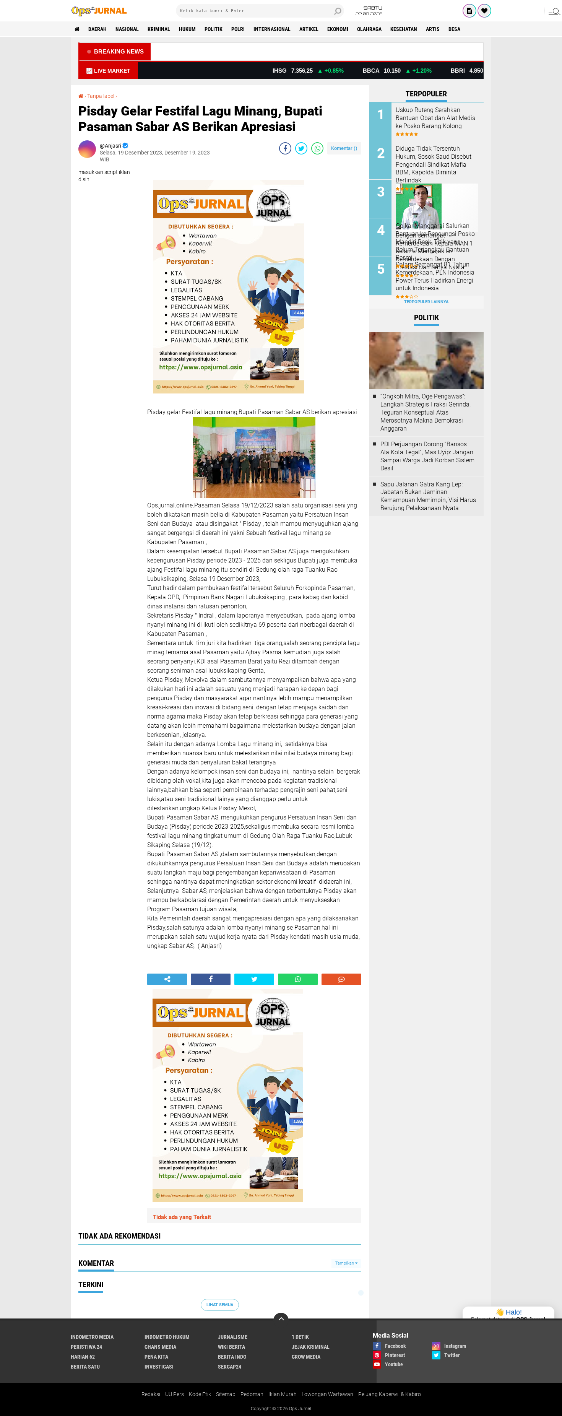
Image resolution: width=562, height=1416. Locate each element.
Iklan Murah (282, 1394)
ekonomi (337, 29)
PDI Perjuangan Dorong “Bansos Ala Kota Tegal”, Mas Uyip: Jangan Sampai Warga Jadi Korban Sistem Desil (427, 456)
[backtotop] (281, 1320)
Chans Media (160, 1347)
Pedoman (251, 1394)
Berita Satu (85, 1367)
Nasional (127, 29)
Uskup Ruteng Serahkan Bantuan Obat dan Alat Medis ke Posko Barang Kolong (435, 118)
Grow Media (306, 1357)
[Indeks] (469, 11)
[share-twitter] (301, 148)
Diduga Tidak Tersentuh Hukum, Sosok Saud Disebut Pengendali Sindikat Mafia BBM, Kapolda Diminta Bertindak (433, 164)
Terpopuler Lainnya (426, 301)
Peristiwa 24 (86, 1347)
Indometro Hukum (167, 1337)
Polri (238, 29)
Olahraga (369, 29)
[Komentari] (341, 979)
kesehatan (403, 29)
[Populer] (484, 11)
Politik (214, 29)
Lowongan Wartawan (327, 1394)
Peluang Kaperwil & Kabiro (389, 1394)
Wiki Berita (231, 1347)
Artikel (308, 29)
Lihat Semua (219, 1304)
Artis (433, 29)
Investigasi (159, 1367)
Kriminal (159, 29)
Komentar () (344, 148)
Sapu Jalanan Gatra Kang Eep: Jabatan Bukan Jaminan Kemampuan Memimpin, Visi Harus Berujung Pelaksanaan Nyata (428, 496)
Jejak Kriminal (311, 1347)
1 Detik (300, 1337)
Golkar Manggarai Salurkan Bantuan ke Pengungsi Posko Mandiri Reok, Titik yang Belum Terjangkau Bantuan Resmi (435, 241)
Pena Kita (156, 1357)
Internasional (272, 29)
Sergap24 (229, 1367)
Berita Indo (232, 1357)
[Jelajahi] (553, 11)
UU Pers (174, 1394)
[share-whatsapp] (317, 148)
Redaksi (150, 1394)
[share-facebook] (285, 148)
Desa (454, 29)
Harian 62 (83, 1357)
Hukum (187, 29)
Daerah (97, 29)
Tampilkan (345, 1263)
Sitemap (226, 1394)
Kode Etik (200, 1394)
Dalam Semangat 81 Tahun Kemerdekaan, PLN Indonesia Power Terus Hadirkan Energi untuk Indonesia (435, 276)
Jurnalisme (232, 1337)
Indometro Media (92, 1337)
